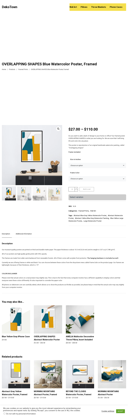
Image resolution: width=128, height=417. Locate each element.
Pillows (84, 7)
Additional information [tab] (24, 234)
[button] (58, 129)
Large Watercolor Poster (93, 221)
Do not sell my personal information (21, 414)
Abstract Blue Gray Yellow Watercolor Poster (90, 215)
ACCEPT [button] (120, 411)
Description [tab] (6, 234)
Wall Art (73, 7)
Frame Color (75, 173)
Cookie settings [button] (108, 411)
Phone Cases (116, 7)
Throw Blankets (98, 7)
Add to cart (87, 189)
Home (4, 69)
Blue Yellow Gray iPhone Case (16, 336)
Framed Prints (23, 69)
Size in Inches (75, 159)
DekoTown (9, 7)
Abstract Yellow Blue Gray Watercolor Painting (92, 218)
